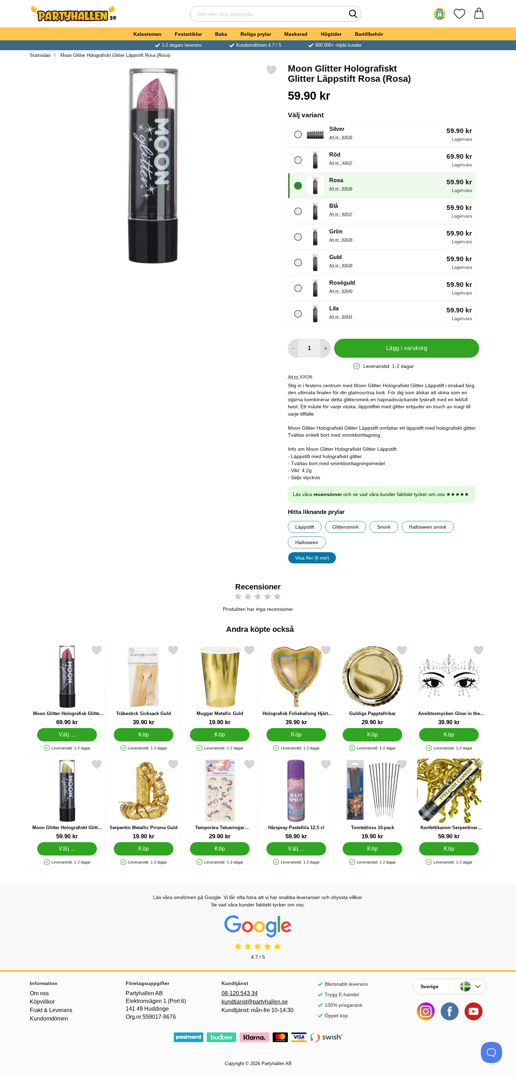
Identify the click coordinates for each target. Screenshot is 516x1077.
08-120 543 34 (239, 993)
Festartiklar (188, 34)
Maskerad (295, 34)
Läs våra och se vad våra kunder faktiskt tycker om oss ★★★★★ (381, 494)
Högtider (331, 34)
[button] (440, 14)
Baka (221, 34)
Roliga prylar (255, 34)
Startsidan (40, 55)
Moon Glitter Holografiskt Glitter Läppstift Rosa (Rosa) (114, 55)
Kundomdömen (49, 1019)
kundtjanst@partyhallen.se (254, 1002)
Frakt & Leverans (51, 1010)
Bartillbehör (369, 34)
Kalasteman (147, 34)
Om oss (39, 993)
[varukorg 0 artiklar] (479, 13)
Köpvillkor (42, 1002)
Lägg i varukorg (406, 348)
